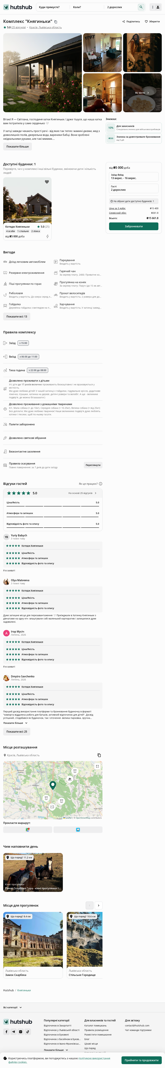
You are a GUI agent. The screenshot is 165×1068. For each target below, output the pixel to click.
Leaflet (68, 817)
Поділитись (133, 21)
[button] (141, 7)
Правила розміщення (96, 1030)
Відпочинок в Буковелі (56, 1034)
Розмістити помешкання (98, 1034)
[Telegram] (13, 1031)
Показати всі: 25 (16, 731)
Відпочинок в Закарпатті (57, 1025)
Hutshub (8, 990)
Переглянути (93, 465)
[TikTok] (27, 1031)
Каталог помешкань (95, 1025)
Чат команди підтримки (138, 1030)
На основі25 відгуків (80, 493)
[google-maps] (27, 829)
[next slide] (98, 905)
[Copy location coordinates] (99, 755)
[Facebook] (6, 1031)
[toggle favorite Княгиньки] (47, 182)
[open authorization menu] (156, 7)
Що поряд (90, 1048)
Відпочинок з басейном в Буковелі (62, 1039)
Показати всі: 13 (16, 316)
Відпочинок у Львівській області (62, 1030)
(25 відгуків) (18, 27)
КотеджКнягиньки (32, 545)
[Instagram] (20, 1031)
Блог (86, 1039)
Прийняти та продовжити (142, 1060)
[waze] (77, 829)
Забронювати (134, 226)
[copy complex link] (56, 22)
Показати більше (17, 146)
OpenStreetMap (83, 817)
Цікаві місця (91, 1043)
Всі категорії (10, 1007)
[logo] (17, 7)
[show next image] (47, 201)
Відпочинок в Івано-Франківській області (62, 1043)
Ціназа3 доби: (117, 208)
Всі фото (140, 92)
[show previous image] (7, 201)
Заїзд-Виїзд (117, 175)
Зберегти (154, 21)
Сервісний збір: (117, 212)
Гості (113, 186)
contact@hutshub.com (137, 1025)
